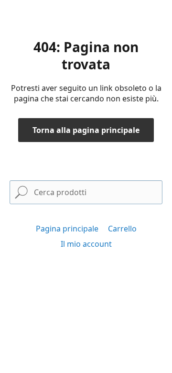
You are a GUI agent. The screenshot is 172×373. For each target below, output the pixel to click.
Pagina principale (67, 228)
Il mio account (86, 244)
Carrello (122, 228)
